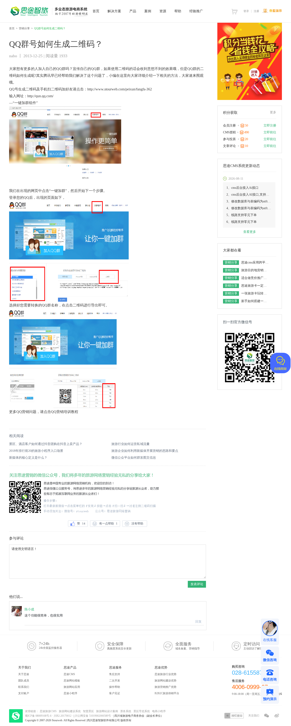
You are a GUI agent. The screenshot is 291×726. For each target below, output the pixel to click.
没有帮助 (138, 523)
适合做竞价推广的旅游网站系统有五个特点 (255, 278)
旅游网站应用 (72, 687)
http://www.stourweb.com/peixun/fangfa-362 (119, 89)
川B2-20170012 (63, 715)
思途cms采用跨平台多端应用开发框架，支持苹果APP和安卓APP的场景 (255, 262)
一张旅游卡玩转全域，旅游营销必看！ (255, 293)
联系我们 (23, 687)
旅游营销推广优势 (165, 687)
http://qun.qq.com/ (40, 96)
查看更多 (249, 232)
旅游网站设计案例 (107, 711)
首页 (12, 28)
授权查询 (234, 716)
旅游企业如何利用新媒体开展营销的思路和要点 (144, 451)
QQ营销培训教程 (64, 412)
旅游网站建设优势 (165, 680)
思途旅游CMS (48, 711)
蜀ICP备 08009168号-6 (38, 715)
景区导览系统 (141, 711)
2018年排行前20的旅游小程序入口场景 (36, 451)
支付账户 (23, 693)
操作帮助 (114, 687)
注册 (256, 11)
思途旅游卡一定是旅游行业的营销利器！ (255, 285)
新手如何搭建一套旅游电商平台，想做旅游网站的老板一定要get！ (255, 301)
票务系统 (125, 711)
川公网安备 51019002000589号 (93, 715)
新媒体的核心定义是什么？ (28, 457)
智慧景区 (88, 711)
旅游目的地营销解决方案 (255, 270)
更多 (273, 112)
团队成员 (23, 680)
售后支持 (114, 674)
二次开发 (114, 680)
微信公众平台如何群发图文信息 (133, 457)
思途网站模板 (72, 680)
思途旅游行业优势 (165, 674)
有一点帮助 (108, 523)
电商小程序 (159, 711)
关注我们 (253, 715)
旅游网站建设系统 (70, 711)
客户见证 (114, 693)
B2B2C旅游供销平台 (167, 693)
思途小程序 (70, 693)
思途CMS (69, 674)
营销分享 (24, 28)
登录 (246, 11)
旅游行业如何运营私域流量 (130, 444)
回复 (198, 621)
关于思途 (23, 674)
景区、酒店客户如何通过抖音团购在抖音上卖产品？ (45, 444)
